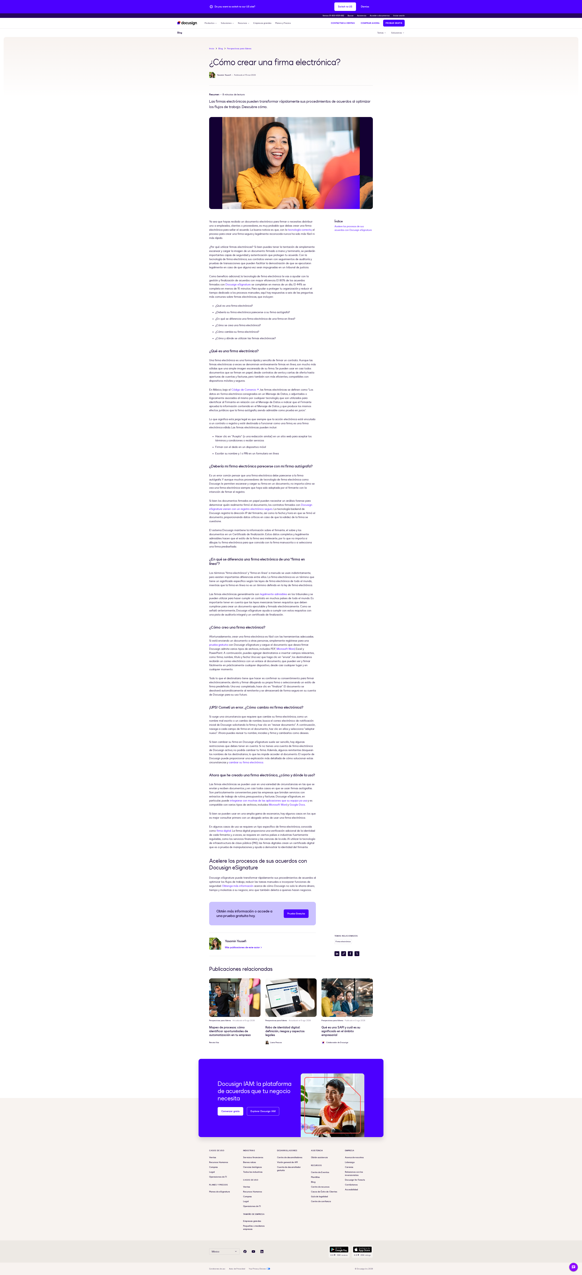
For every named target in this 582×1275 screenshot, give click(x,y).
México (215, 1251)
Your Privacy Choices (257, 1269)
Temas (380, 32)
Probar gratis (394, 23)
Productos (209, 23)
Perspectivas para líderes (239, 48)
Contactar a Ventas (343, 23)
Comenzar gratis (230, 1111)
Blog (220, 48)
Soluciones (226, 23)
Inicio (211, 48)
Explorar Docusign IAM (263, 1111)
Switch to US (345, 6)
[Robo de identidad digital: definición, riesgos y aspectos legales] (291, 997)
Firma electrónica (343, 941)
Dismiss (365, 6)
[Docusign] (187, 23)
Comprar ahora (370, 23)
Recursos (242, 23)
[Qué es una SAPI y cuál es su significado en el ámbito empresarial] (347, 997)
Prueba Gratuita (296, 913)
